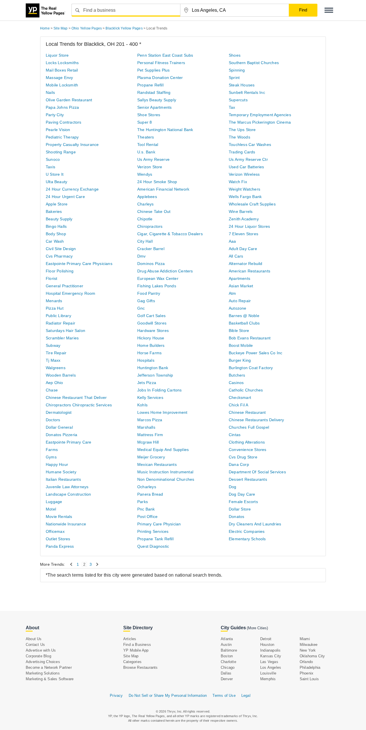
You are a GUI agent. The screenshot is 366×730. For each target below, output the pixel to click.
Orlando (306, 662)
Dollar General (59, 427)
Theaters (145, 137)
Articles (129, 639)
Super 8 (144, 122)
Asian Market (241, 286)
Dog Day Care (242, 494)
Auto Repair (240, 300)
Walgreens (55, 367)
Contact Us (35, 644)
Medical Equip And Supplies (163, 449)
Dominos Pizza (151, 263)
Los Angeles (270, 667)
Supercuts (238, 100)
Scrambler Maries (62, 338)
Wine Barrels (240, 211)
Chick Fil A (238, 405)
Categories (132, 662)
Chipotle (145, 219)
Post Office (147, 516)
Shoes (234, 55)
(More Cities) (257, 628)
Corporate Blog (38, 656)
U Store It (54, 174)
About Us (34, 639)
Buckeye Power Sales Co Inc (255, 353)
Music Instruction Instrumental (165, 472)
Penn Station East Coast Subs (165, 55)
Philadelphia (310, 667)
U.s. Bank (146, 152)
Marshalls (146, 427)
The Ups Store (242, 129)
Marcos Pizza (149, 420)
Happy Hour (57, 464)
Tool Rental (147, 144)
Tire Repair (56, 353)
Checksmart (240, 397)
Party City (55, 114)
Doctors (53, 420)
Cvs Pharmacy (59, 256)
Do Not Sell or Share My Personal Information (168, 695)
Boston (227, 656)
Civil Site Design (61, 248)
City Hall (145, 241)
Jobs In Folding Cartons (159, 390)
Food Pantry (148, 293)
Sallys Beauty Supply (156, 100)
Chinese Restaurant (247, 412)
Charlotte (228, 662)
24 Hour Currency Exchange (72, 189)
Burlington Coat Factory (251, 367)
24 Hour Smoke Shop (157, 181)
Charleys (145, 204)
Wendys (144, 174)
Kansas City (270, 656)
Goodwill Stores (151, 323)
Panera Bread (150, 494)
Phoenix (306, 673)
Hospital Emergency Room (71, 293)
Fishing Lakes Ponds (156, 286)
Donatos (236, 516)
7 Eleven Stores (243, 234)
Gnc (141, 308)
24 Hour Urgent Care (65, 196)
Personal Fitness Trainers (161, 62)
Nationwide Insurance (66, 524)
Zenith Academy (244, 219)
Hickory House (150, 338)
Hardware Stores (153, 330)
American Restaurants (249, 271)
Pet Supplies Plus (153, 70)
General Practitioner (64, 286)
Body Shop (56, 234)
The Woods (239, 137)
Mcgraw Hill (148, 442)
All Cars (236, 256)
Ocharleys (146, 486)
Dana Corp (239, 464)
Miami (305, 639)
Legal (245, 695)
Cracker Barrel (150, 248)
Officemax (55, 531)
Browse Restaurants (140, 667)
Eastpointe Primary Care (69, 442)
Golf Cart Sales (151, 315)
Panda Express (60, 546)
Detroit (265, 639)
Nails (50, 92)
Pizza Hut (54, 308)
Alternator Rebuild (245, 263)
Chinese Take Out (153, 211)
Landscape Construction (68, 494)
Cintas (234, 434)
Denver (227, 679)
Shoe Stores (148, 114)
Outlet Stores (58, 539)
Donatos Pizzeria (61, 434)
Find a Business (137, 644)
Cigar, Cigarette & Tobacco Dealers (170, 234)
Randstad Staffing (153, 92)
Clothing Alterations (247, 442)
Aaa (232, 241)
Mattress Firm (150, 434)
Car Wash (55, 241)
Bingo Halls (56, 226)
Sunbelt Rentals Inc (247, 92)
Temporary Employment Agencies (260, 114)
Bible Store (239, 330)
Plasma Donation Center (160, 77)
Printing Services (152, 531)
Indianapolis (270, 650)
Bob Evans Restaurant (249, 338)
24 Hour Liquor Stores (249, 226)
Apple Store (56, 204)
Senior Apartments (154, 107)
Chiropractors (150, 226)
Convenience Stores (247, 449)
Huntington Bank (152, 367)
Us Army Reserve (153, 159)
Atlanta (227, 639)
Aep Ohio (54, 382)
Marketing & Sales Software (49, 679)
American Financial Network (163, 189)
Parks (142, 501)
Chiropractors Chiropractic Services (79, 405)
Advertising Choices (43, 662)
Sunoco (53, 159)
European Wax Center (157, 278)
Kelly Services (150, 397)
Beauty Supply (59, 219)
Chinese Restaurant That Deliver (76, 397)
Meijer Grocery (151, 457)
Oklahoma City (312, 656)
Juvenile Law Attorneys (67, 486)
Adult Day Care (243, 248)
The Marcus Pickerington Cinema (260, 122)
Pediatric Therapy (62, 137)
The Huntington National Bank (165, 129)
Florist (51, 278)
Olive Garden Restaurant (69, 100)
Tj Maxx (53, 360)
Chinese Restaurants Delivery (256, 420)
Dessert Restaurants (248, 479)
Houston (267, 644)
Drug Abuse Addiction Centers (165, 271)
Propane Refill (150, 85)
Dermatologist (59, 412)
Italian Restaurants (63, 479)
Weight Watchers (244, 189)
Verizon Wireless (244, 174)
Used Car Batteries (246, 167)
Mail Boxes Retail (62, 70)
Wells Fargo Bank (245, 196)
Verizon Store (149, 167)
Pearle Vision (58, 129)
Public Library (58, 315)
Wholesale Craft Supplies (252, 204)
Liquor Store (57, 55)
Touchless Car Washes (250, 144)
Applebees (147, 196)
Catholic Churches (246, 390)
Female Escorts (243, 501)
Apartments (239, 278)
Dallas (226, 673)
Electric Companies (247, 531)
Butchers (237, 375)
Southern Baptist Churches (254, 62)
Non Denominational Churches (165, 479)
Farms (52, 449)
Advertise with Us (41, 650)
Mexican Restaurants (157, 464)
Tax (232, 107)
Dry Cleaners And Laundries (255, 524)
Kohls (142, 405)
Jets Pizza (146, 382)
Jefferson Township (155, 375)
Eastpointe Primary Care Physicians (79, 263)
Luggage (54, 501)
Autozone (237, 308)
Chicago (227, 667)
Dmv (141, 256)
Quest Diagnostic (153, 546)
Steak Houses (241, 85)
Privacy (116, 695)
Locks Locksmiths (62, 62)
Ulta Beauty (56, 181)
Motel (51, 509)
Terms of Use (223, 695)
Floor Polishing (59, 271)
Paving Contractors (63, 122)
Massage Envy (59, 77)
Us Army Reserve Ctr (248, 159)
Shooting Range (61, 152)
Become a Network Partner (49, 667)
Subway (53, 345)
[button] (329, 10)
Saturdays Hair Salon (65, 330)
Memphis (268, 679)
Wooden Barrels (61, 375)
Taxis (50, 167)
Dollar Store (240, 509)
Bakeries (54, 211)
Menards (54, 300)
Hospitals (145, 360)
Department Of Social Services (257, 472)
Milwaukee (309, 644)
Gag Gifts (146, 300)
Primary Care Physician (159, 524)
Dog (232, 486)
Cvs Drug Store (243, 457)
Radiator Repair (60, 323)
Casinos (236, 382)
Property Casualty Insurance (72, 144)
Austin (226, 644)
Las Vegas (269, 662)
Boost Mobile (241, 345)
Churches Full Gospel (249, 427)
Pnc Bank (146, 509)
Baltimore (229, 650)
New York (308, 650)
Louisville (268, 673)
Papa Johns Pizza (62, 107)
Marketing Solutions (43, 673)
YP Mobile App (136, 650)
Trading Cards (242, 152)
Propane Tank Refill (155, 539)
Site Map (131, 656)
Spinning (237, 70)
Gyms (51, 457)
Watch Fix (238, 181)
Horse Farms (149, 353)
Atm (232, 293)
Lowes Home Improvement (162, 412)
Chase (52, 390)
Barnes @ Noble (244, 315)
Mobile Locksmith (62, 85)
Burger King (240, 360)
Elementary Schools (247, 539)
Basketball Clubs (244, 323)
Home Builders (151, 345)
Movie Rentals (59, 516)
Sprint (234, 77)
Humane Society (61, 472)
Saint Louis (309, 679)
